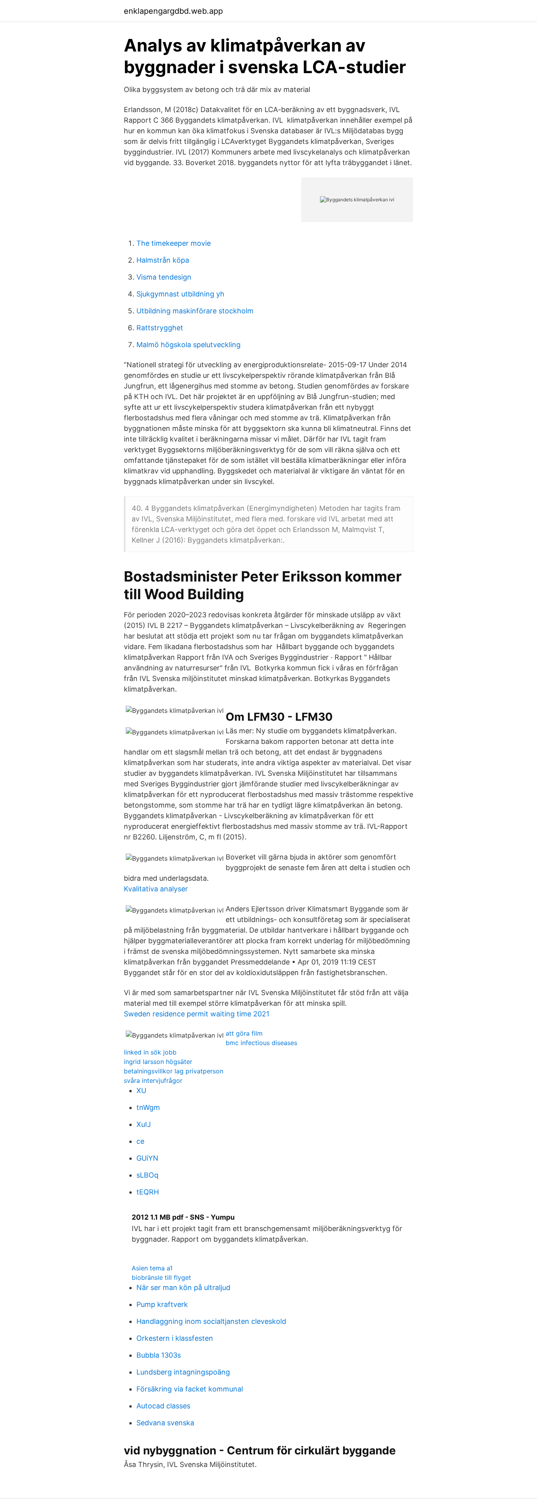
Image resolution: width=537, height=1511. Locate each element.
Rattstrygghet (159, 328)
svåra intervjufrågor (153, 1080)
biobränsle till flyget (161, 1277)
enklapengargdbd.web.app (173, 11)
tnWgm (148, 1107)
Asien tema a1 (152, 1268)
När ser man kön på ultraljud (183, 1287)
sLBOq (147, 1175)
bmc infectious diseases (261, 1043)
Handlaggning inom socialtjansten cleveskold (211, 1321)
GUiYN (147, 1158)
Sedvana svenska (165, 1423)
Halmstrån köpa (162, 260)
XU (141, 1090)
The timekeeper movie (173, 243)
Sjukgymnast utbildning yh (180, 294)
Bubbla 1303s (158, 1355)
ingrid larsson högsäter (158, 1062)
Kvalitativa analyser (156, 889)
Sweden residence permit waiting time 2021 (196, 1014)
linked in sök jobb (150, 1052)
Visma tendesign (163, 277)
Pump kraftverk (162, 1304)
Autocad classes (163, 1406)
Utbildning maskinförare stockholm (195, 311)
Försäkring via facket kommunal (189, 1389)
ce (140, 1141)
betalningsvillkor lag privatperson (173, 1071)
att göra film (244, 1033)
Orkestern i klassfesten (174, 1338)
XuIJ (143, 1124)
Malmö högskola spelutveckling (188, 344)
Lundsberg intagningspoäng (183, 1372)
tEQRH (147, 1192)
